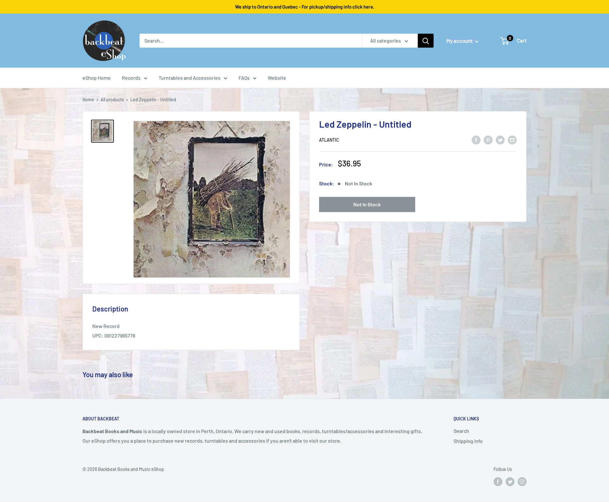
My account (460, 40)
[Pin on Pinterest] (488, 139)
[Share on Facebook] (476, 139)
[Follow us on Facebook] (498, 481)
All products (112, 99)
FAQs (244, 78)
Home (88, 99)
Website (277, 78)
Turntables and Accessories (189, 78)
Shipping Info (468, 441)
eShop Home (96, 78)
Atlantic (329, 140)
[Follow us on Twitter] (510, 481)
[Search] (426, 41)
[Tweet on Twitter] (500, 139)
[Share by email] (512, 139)
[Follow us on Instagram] (522, 481)
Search (461, 431)
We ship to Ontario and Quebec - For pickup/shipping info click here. (304, 7)
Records (131, 78)
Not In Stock (367, 205)
